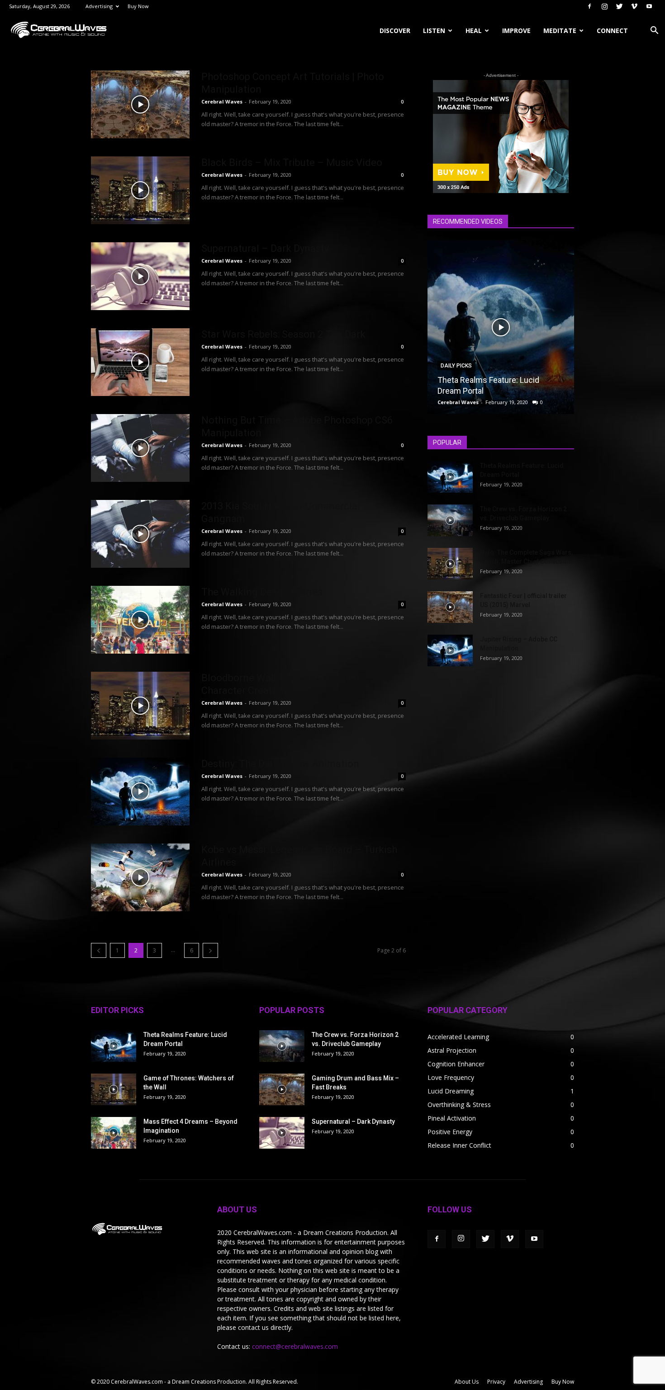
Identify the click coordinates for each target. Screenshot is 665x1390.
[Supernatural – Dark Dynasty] (140, 276)
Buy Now (138, 6)
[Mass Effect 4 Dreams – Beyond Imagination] (113, 1133)
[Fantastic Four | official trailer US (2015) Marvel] (450, 607)
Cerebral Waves (221, 101)
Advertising (99, 6)
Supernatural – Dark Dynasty (265, 248)
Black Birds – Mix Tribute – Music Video (291, 162)
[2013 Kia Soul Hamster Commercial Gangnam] (140, 534)
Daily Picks (456, 366)
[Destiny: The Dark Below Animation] (140, 791)
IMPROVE (516, 30)
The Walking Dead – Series (262, 592)
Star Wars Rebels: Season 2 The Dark (283, 334)
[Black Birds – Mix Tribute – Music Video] (140, 190)
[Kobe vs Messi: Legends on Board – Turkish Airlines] (140, 877)
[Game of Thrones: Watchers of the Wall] (113, 1089)
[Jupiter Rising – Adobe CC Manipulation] (450, 650)
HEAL (474, 30)
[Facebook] (589, 6)
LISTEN (434, 30)
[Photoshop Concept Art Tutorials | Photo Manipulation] (140, 104)
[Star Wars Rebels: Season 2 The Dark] (140, 362)
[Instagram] (604, 6)
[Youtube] (649, 6)
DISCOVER (395, 30)
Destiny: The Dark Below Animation (280, 763)
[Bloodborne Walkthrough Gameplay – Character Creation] (140, 706)
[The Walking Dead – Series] (140, 620)
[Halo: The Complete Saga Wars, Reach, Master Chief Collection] (450, 564)
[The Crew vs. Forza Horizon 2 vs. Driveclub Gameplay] (450, 520)
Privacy (496, 1381)
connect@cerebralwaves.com (295, 1346)
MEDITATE (559, 30)
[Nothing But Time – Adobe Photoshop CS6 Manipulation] (140, 448)
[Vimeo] (634, 6)
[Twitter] (619, 6)
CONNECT (612, 30)
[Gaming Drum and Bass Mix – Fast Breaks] (281, 1089)
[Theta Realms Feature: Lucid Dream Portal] (501, 327)
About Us (467, 1381)
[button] (654, 31)
